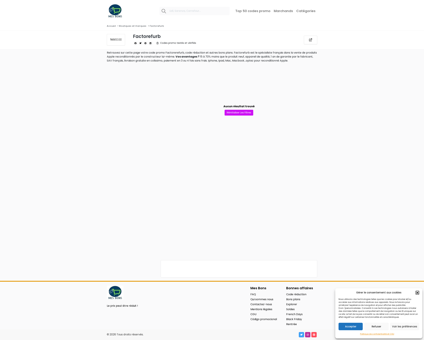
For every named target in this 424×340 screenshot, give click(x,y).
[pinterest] (145, 43)
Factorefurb (157, 26)
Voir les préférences (404, 326)
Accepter (350, 326)
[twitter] (140, 43)
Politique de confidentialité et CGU (377, 334)
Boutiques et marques (132, 26)
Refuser (376, 326)
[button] (417, 292)
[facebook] (135, 43)
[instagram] (307, 334)
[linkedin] (150, 43)
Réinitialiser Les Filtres (239, 112)
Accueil (111, 26)
